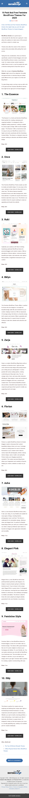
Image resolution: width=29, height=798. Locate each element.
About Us (17, 788)
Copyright (20, 787)
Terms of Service (13, 787)
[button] (2, 3)
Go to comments (15, 760)
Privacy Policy (5, 787)
